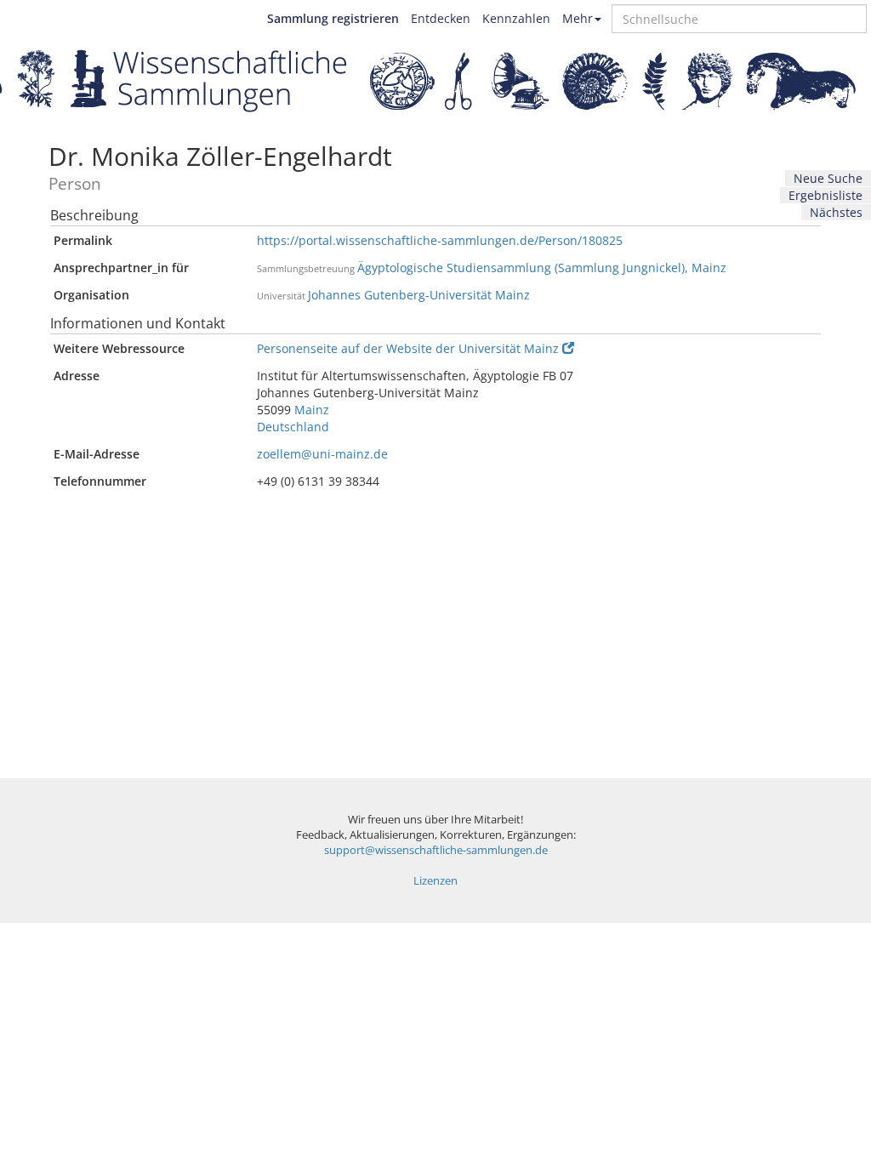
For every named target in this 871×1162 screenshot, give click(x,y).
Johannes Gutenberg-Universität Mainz (419, 295)
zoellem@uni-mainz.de (322, 454)
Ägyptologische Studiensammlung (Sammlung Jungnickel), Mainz (541, 267)
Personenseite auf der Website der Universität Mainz (408, 348)
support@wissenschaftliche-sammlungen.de (436, 850)
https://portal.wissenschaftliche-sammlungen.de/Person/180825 (440, 240)
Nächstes (836, 212)
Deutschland (293, 427)
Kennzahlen (516, 18)
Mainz (311, 410)
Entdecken (440, 18)
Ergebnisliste (825, 195)
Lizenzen (435, 881)
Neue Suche (828, 178)
